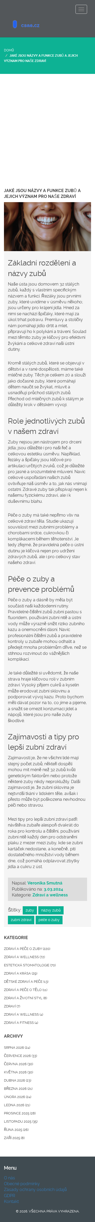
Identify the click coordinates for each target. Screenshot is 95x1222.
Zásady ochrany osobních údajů (35, 1189)
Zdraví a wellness (50, 894)
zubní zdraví (21, 920)
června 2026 (18, 1064)
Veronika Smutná (44, 883)
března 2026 (18, 1089)
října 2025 (16, 1130)
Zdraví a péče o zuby (27, 949)
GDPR (9, 1195)
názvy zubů (51, 910)
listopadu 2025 (20, 1121)
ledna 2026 (17, 1105)
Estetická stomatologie (30, 965)
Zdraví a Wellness (23, 1014)
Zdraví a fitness (21, 1023)
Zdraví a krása (20, 973)
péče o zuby (49, 920)
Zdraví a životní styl (25, 998)
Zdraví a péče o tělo (25, 990)
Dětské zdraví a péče (26, 982)
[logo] (47, 25)
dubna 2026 (17, 1080)
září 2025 (14, 1138)
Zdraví (12, 1006)
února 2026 (17, 1097)
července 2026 (20, 1056)
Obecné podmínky (22, 1183)
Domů (9, 50)
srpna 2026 (17, 1048)
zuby (30, 910)
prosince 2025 (20, 1113)
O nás (9, 1177)
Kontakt (11, 1201)
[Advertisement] (47, 124)
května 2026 (18, 1072)
